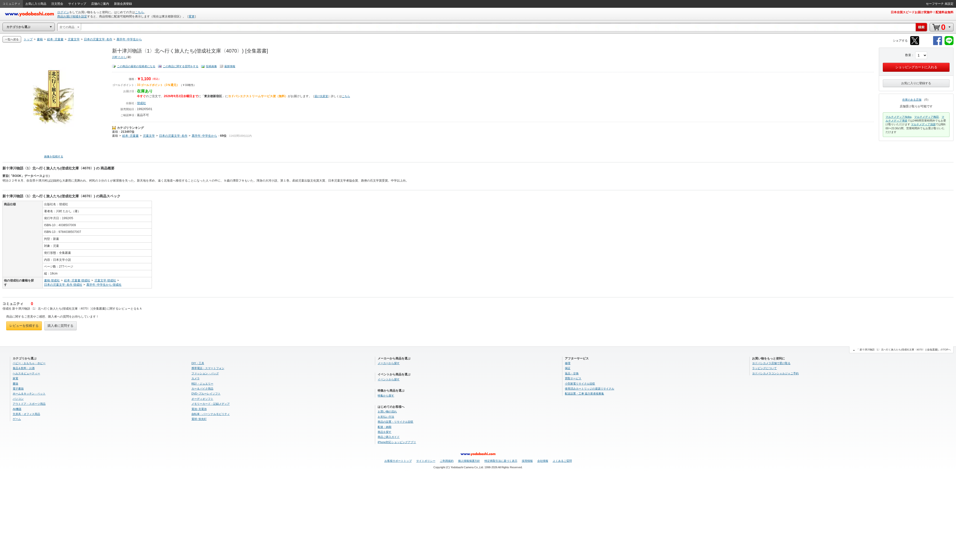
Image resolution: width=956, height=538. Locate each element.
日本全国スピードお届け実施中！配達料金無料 (922, 12)
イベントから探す (389, 379)
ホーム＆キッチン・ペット (29, 393)
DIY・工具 (197, 363)
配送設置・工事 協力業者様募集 (584, 393)
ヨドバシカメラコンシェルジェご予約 (775, 373)
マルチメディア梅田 (926, 116)
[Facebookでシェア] (937, 44)
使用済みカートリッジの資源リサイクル (589, 388)
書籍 (115, 132)
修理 (567, 363)
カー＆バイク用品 (202, 388)
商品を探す (384, 431)
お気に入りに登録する (916, 83)
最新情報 (229, 66)
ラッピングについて (764, 368)
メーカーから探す (389, 363)
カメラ (195, 378)
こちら (139, 12)
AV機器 (17, 408)
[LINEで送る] (949, 44)
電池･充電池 (199, 408)
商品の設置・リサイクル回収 (395, 421)
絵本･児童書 (130, 135)
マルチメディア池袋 (923, 124)
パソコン (18, 398)
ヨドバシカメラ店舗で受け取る (771, 363)
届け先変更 (321, 96)
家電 (15, 378)
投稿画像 (211, 66)
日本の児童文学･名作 (173, 135)
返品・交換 (572, 373)
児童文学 (149, 135)
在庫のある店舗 (911, 99)
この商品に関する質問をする (180, 66)
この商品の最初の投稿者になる (136, 66)
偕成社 (141, 103)
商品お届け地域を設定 (72, 16)
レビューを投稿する (24, 326)
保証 (567, 368)
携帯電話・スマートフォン (207, 368)
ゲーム (17, 418)
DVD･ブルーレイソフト (206, 393)
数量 (908, 55)
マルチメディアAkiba (898, 116)
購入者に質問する (60, 326)
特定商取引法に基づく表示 (500, 460)
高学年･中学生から (204, 135)
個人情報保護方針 (469, 460)
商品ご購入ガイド (389, 436)
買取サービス (573, 378)
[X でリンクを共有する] (914, 44)
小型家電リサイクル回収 (580, 383)
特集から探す (386, 395)
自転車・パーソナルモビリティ (210, 413)
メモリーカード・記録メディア (210, 403)
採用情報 (527, 460)
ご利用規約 (447, 460)
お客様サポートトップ (398, 460)
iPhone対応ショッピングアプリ (397, 442)
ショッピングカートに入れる (916, 67)
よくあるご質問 (562, 460)
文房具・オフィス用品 (26, 413)
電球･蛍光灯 (199, 418)
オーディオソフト (202, 398)
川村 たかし (119, 57)
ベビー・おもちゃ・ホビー (29, 363)
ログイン (63, 12)
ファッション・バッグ (205, 373)
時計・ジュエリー (202, 383)
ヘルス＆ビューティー (26, 373)
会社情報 (542, 460)
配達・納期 (384, 426)
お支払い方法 (386, 416)
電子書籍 (18, 388)
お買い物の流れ (387, 411)
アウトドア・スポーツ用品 (29, 403)
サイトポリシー (425, 460)
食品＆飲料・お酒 (24, 368)
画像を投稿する (53, 156)
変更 (192, 16)
